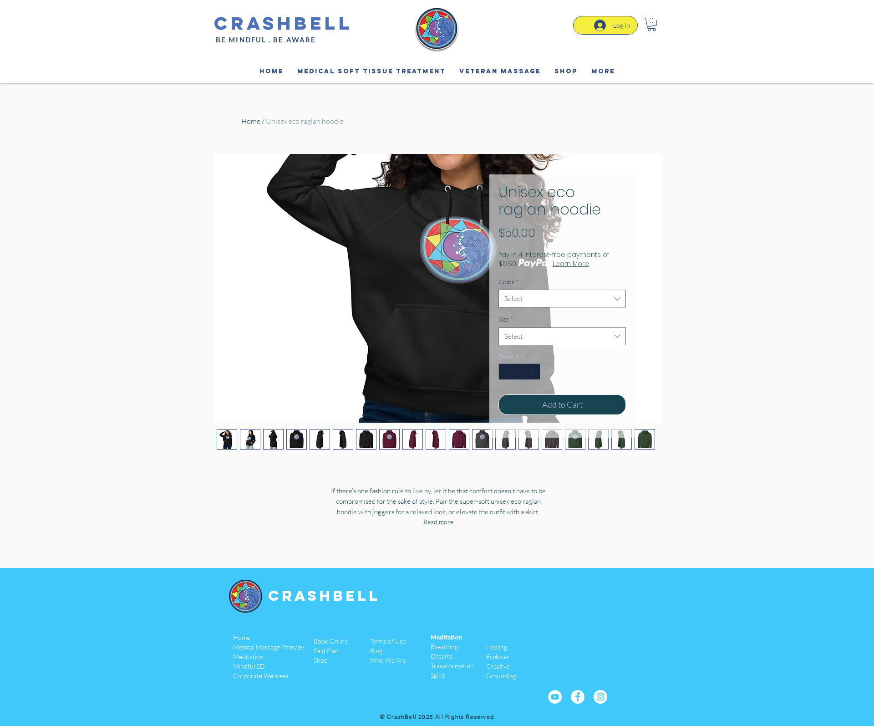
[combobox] (562, 298)
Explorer (497, 656)
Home (250, 121)
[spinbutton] (519, 371)
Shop (320, 660)
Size (505, 319)
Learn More (571, 263)
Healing (496, 647)
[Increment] (533, 371)
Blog (376, 650)
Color (508, 282)
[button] (652, 24)
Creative (498, 666)
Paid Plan (326, 650)
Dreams (441, 656)
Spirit (438, 675)
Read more (438, 522)
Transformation (452, 666)
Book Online (331, 641)
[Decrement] (505, 371)
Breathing (444, 646)
